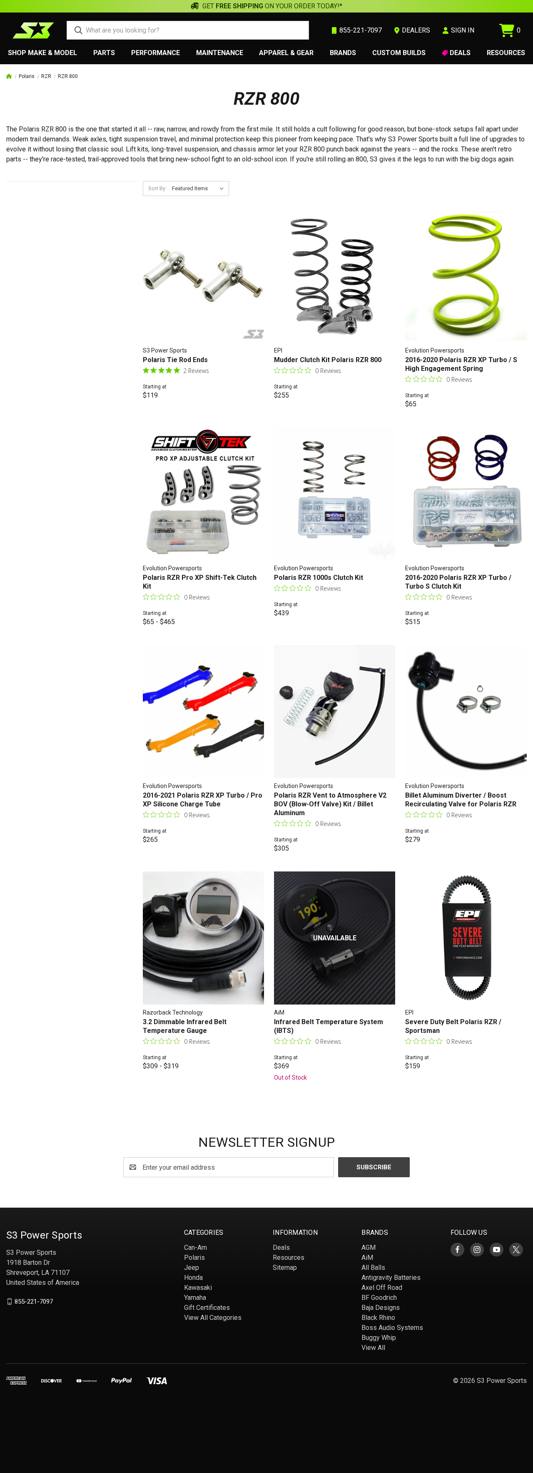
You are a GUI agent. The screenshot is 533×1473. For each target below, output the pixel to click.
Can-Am (195, 1247)
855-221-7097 (34, 1301)
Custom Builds (399, 53)
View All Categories (213, 1318)
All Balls (373, 1268)
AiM (367, 1257)
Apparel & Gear (286, 53)
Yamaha (195, 1298)
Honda (193, 1278)
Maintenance (219, 53)
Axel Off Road (381, 1288)
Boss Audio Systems (392, 1328)
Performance (155, 53)
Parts (104, 53)
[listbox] (200, 188)
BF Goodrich (379, 1298)
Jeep (191, 1268)
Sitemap (285, 1268)
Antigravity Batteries (391, 1278)
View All (373, 1348)
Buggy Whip (378, 1338)
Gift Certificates (207, 1308)
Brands (343, 53)
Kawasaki (198, 1288)
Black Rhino (378, 1318)
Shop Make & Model (42, 53)
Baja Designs (380, 1308)
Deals (460, 53)
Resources (506, 53)
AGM (368, 1247)
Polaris (194, 1257)
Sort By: (157, 188)
